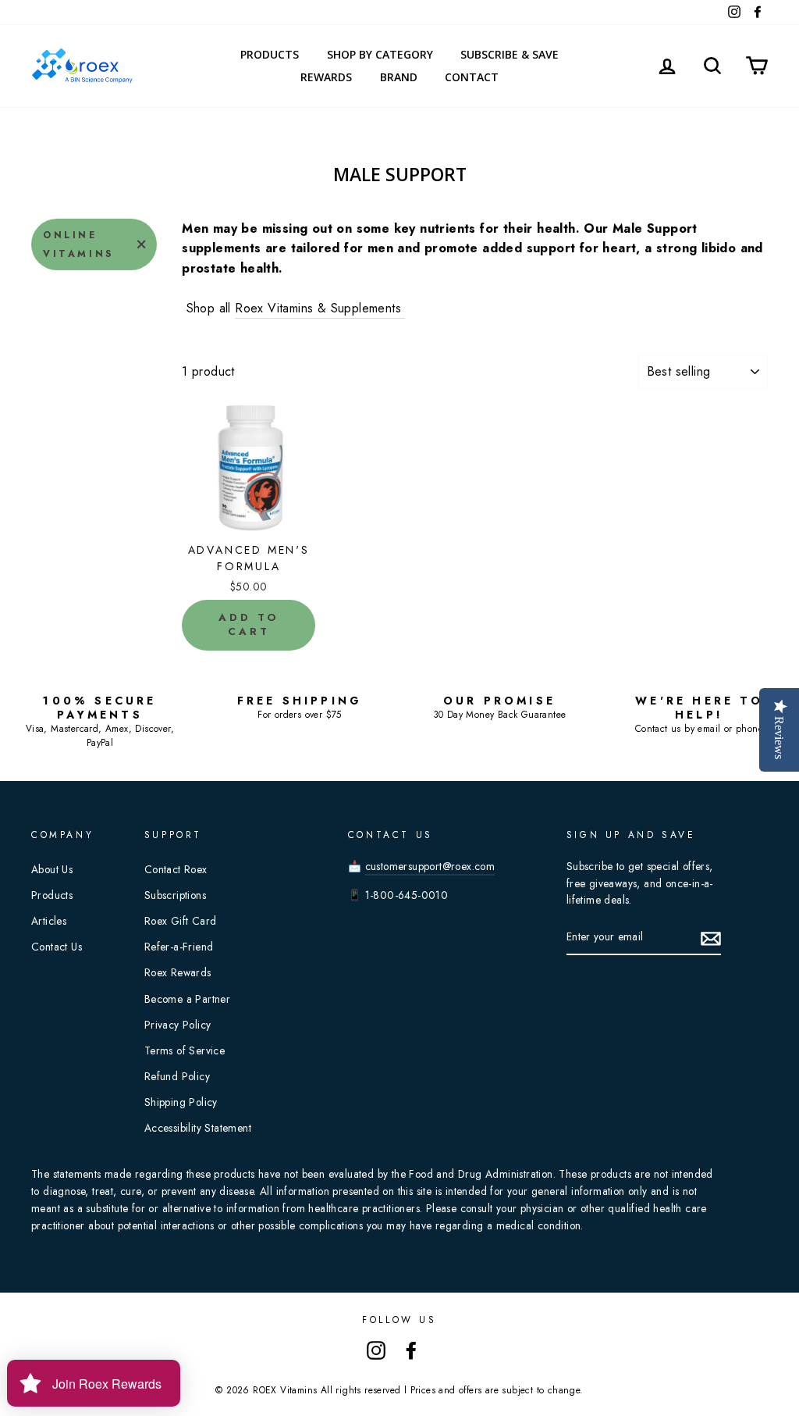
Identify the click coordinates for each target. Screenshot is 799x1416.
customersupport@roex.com (430, 866)
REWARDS (326, 77)
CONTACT (472, 77)
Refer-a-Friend (179, 946)
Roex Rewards (177, 972)
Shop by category (380, 54)
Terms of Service (184, 1050)
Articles (48, 921)
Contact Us (56, 946)
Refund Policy (177, 1076)
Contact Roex (176, 869)
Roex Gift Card (180, 921)
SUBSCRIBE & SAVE (509, 54)
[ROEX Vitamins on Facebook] (411, 1349)
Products (269, 54)
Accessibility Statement (197, 1128)
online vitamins (78, 244)
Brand (398, 77)
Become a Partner (187, 999)
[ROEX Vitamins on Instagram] (376, 1349)
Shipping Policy (181, 1102)
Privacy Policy (177, 1025)
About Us (52, 869)
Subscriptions (175, 895)
